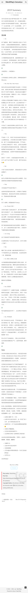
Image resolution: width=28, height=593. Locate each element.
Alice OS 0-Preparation (21, 499)
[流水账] (26, 35)
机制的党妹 (8, 255)
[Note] (26, 350)
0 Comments (16, 15)
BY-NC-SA (17, 485)
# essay (3, 493)
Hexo (14, 591)
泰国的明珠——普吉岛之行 (7, 500)
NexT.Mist (19, 591)
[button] (2, 2)
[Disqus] (14, 520)
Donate (14, 468)
